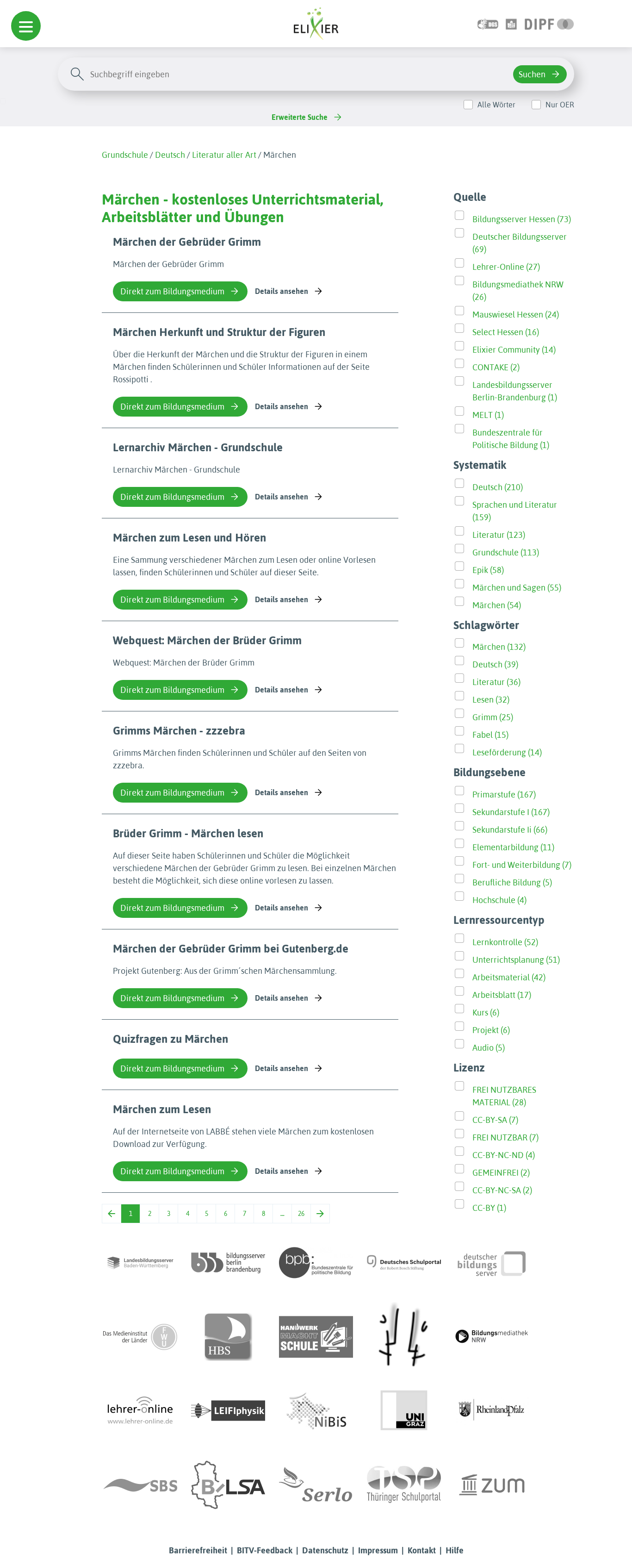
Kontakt (422, 1550)
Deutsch (170, 155)
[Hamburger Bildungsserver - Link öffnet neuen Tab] (228, 1337)
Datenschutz (325, 1550)
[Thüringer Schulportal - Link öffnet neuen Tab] (404, 1485)
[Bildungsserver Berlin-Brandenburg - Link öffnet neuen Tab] (228, 1263)
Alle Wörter (496, 104)
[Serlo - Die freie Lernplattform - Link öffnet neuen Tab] (316, 1485)
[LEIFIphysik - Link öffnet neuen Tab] (228, 1411)
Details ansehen (281, 291)
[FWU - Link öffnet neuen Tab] (140, 1337)
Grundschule (125, 155)
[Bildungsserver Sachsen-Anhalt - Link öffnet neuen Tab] (228, 1485)
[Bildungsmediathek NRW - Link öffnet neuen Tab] (492, 1337)
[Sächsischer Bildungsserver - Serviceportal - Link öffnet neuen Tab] (140, 1485)
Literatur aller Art (224, 155)
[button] (26, 26)
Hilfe (455, 1550)
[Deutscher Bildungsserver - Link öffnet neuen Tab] (492, 1263)
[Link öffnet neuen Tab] (549, 23)
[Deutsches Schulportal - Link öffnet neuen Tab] (404, 1263)
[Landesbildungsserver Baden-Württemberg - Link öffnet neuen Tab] (140, 1263)
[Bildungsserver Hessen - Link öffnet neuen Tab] (404, 1337)
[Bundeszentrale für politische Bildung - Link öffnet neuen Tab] (316, 1263)
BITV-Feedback (264, 1550)
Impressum (378, 1550)
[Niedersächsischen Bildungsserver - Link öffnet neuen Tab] (316, 1411)
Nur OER (559, 104)
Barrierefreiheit (198, 1550)
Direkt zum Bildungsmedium (172, 291)
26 (301, 1213)
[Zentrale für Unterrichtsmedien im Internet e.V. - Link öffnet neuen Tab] (492, 1485)
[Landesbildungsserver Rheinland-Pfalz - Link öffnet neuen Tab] (492, 1411)
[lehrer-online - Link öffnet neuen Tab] (140, 1411)
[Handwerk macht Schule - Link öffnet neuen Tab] (316, 1337)
